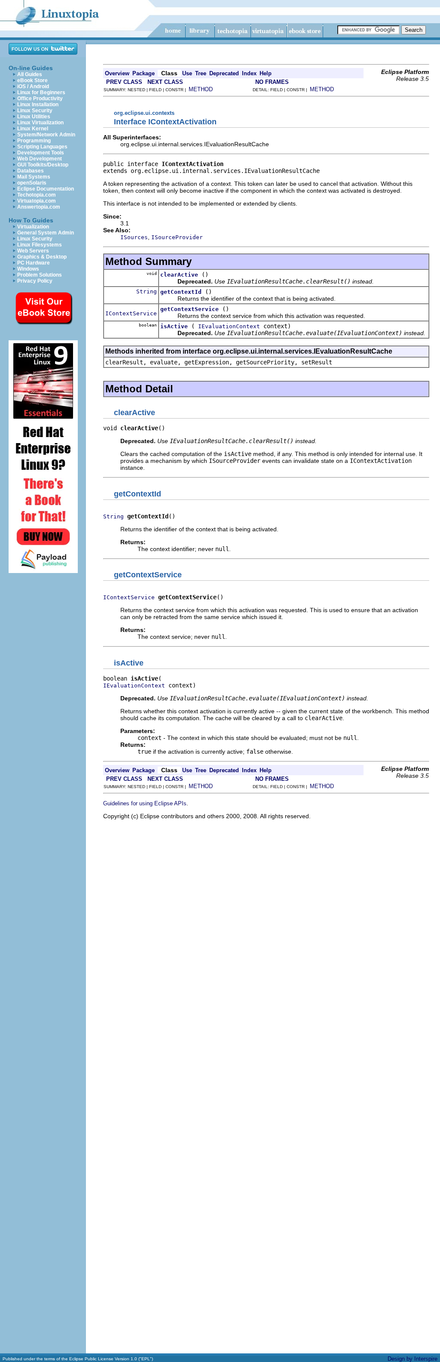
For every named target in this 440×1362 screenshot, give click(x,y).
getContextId (181, 292)
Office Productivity (40, 99)
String (146, 291)
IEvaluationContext (229, 326)
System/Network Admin (46, 135)
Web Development (39, 159)
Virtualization (33, 227)
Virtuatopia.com (36, 201)
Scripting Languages (42, 147)
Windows (28, 269)
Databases (30, 171)
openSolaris (31, 183)
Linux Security (34, 111)
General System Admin (45, 233)
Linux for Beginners (41, 92)
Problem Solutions (39, 275)
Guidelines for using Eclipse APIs (144, 803)
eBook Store (32, 80)
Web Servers (33, 251)
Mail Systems (33, 177)
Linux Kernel (32, 129)
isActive (174, 326)
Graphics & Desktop (42, 257)
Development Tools (40, 153)
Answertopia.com (38, 207)
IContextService (131, 313)
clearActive (179, 274)
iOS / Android (33, 86)
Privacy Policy (34, 281)
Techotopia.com (36, 195)
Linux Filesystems (39, 245)
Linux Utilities (33, 117)
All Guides (29, 74)
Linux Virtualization (40, 123)
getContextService (189, 309)
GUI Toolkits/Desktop (42, 165)
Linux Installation (37, 105)
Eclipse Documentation (45, 189)
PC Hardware (33, 263)
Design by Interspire (412, 1359)
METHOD (201, 89)
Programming (34, 141)
